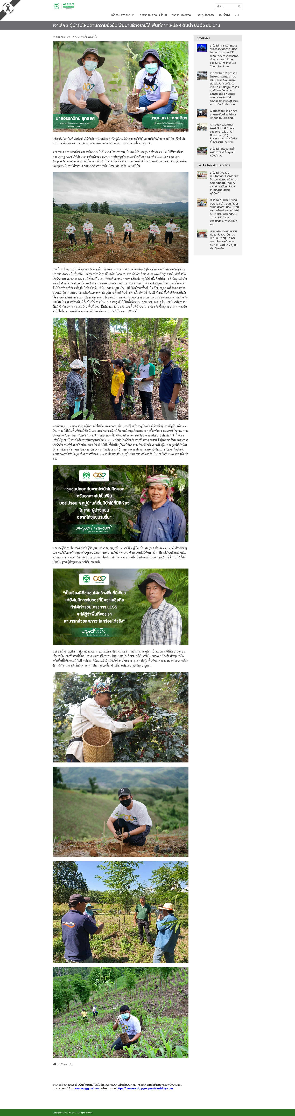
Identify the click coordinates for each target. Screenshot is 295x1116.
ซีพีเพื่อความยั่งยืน (89, 36)
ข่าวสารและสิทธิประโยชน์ (153, 15)
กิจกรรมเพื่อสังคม (182, 15)
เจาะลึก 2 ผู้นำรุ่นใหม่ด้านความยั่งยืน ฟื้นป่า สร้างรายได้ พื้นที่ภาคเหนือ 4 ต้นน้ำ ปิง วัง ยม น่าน (136, 25)
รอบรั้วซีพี (224, 15)
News (77, 36)
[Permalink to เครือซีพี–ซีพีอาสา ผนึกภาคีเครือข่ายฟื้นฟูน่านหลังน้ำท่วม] (202, 150)
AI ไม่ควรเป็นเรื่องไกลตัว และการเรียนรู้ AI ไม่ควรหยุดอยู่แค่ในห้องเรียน (223, 114)
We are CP (73, 1112)
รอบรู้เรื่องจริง (205, 15)
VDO (237, 15)
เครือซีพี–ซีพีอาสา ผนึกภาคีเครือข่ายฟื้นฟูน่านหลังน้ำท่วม (222, 152)
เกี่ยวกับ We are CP (122, 15)
